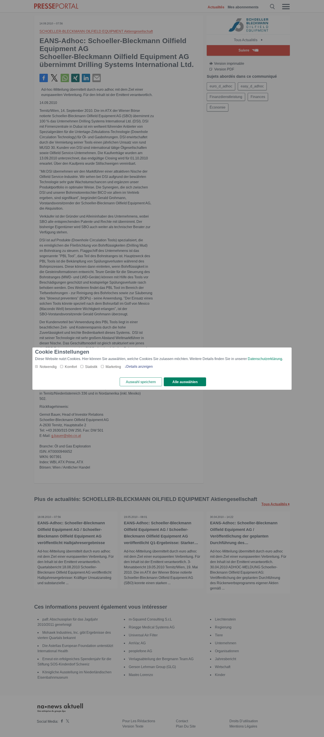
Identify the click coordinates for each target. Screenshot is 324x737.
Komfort (71, 367)
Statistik (91, 367)
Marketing (113, 367)
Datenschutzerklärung (265, 359)
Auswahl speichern (141, 382)
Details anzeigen (139, 366)
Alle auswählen (185, 382)
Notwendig (48, 367)
